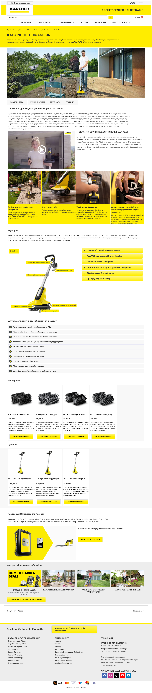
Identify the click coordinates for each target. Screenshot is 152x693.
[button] (46, 22)
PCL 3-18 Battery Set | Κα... (74, 479)
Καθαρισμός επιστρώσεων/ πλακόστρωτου (93, 591)
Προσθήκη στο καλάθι (21, 436)
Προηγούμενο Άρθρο (13, 611)
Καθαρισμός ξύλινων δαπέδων (128, 590)
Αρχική (9, 30)
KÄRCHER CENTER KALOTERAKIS (121, 10)
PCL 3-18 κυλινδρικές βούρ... (74, 414)
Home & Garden (28, 30)
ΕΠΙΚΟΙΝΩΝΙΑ (107, 638)
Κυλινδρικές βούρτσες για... (19, 414)
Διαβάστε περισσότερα (21, 502)
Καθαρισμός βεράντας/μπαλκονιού (58, 590)
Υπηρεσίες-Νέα (17, 30)
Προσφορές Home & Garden (24, 590)
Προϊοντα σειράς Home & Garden (43, 30)
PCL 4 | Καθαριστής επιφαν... (48, 479)
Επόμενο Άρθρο (140, 611)
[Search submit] (110, 17)
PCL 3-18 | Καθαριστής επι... (20, 479)
